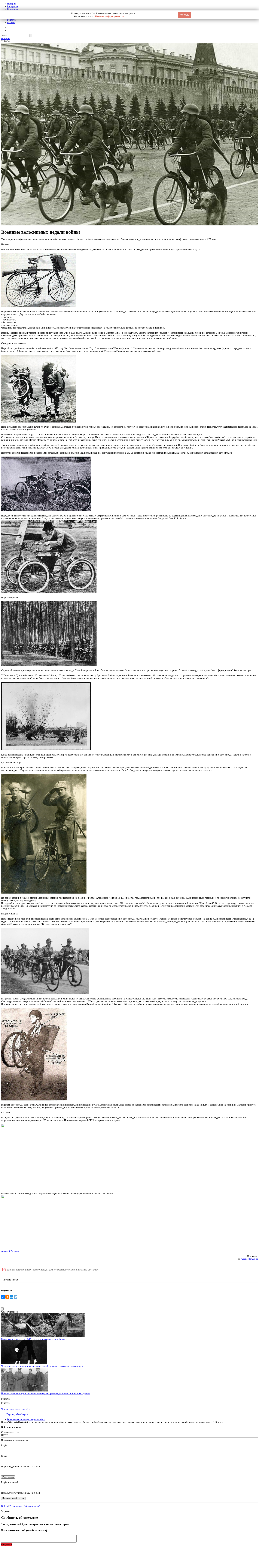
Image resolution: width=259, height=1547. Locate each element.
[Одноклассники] (7, 1297)
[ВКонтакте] (3, 1297)
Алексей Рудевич (10, 1251)
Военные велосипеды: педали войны (26, 1419)
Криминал (12, 9)
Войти (4, 1506)
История (11, 3)
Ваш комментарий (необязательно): (24, 1530)
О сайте (11, 22)
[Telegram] (15, 1297)
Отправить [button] (6, 1544)
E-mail (4, 1456)
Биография (12, 6)
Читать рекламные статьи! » (15, 1409)
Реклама (11, 20)
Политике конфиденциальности (109, 16)
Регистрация (15, 1506)
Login (4, 1445)
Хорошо (184, 15)
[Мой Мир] (11, 1297)
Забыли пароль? (32, 1506)
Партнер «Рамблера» (17, 1414)
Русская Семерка (249, 1259)
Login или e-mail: (9, 1482)
